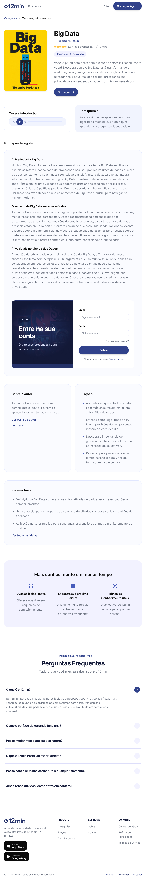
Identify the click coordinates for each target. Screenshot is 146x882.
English (110, 874)
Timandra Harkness (67, 40)
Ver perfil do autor (24, 419)
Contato (92, 832)
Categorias (34, 5)
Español (137, 874)
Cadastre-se (116, 359)
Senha (82, 325)
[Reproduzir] (19, 121)
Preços (62, 832)
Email (82, 309)
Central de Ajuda (128, 826)
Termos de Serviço (129, 842)
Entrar (106, 6)
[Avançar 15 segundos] (25, 121)
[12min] (14, 6)
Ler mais (17, 425)
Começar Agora (127, 6)
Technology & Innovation (70, 54)
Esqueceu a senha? (117, 341)
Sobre (91, 826)
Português (123, 874)
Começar (64, 92)
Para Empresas (66, 838)
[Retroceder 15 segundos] (14, 121)
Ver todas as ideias (24, 535)
